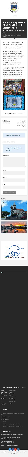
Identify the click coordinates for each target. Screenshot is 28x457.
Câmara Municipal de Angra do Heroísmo (12, 424)
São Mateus (11, 398)
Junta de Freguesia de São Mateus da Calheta (13, 426)
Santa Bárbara (12, 401)
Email (4, 177)
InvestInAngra (6, 419)
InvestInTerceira (6, 417)
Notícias (8, 34)
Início (4, 34)
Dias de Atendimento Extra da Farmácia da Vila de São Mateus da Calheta (21, 124)
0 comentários (20, 113)
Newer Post (5, 120)
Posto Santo (4, 395)
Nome (4, 170)
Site (4, 184)
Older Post (23, 120)
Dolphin (4, 421)
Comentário (6, 155)
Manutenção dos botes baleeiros (6, 122)
